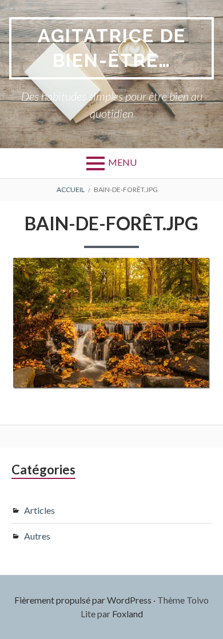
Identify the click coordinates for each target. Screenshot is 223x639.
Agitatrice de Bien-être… (112, 48)
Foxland (127, 613)
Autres (37, 535)
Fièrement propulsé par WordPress (83, 599)
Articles (39, 510)
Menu (122, 162)
